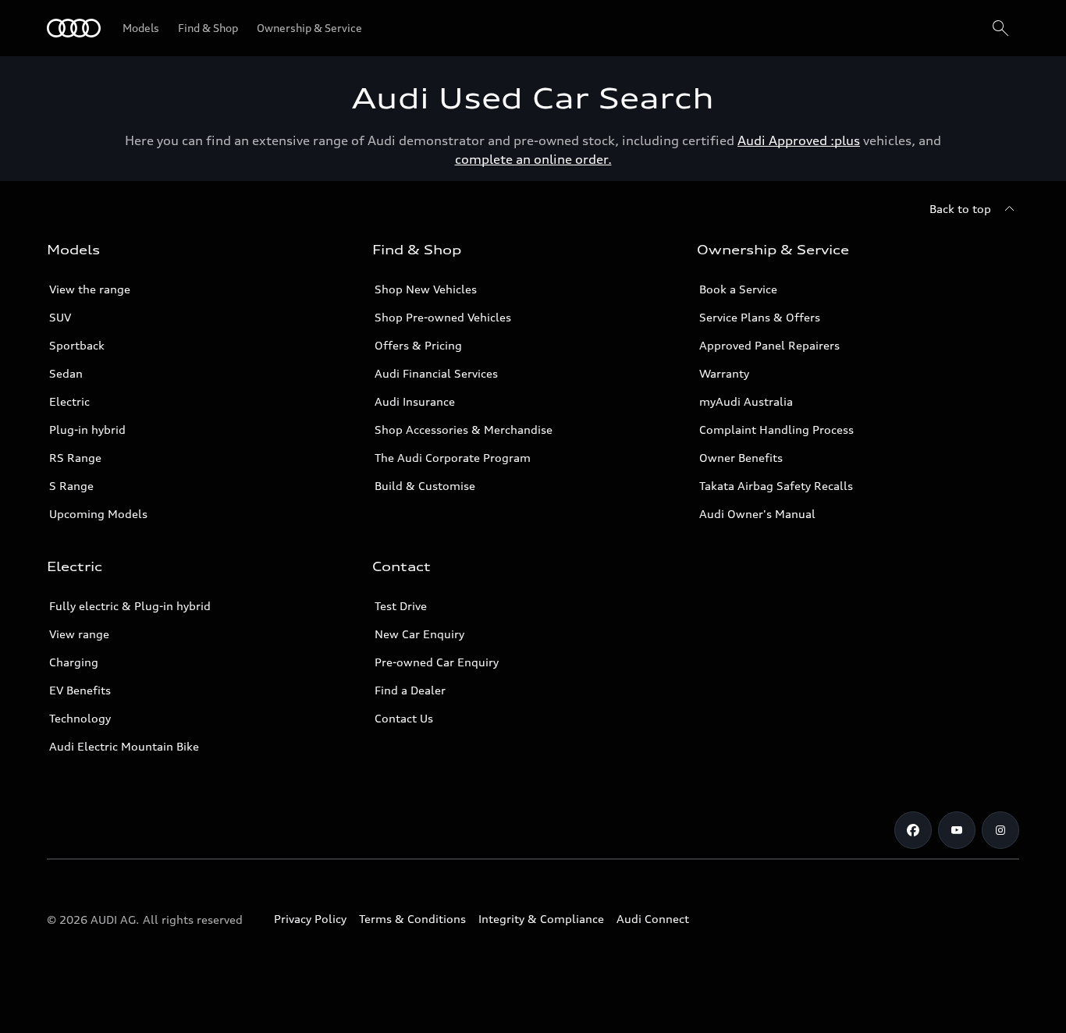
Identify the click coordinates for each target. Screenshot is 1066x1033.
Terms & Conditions (412, 918)
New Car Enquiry (419, 634)
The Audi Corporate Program (453, 457)
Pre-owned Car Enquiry (437, 662)
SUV (60, 317)
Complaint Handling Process (776, 429)
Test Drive (401, 605)
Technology (80, 718)
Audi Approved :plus (798, 140)
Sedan (66, 373)
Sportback (77, 345)
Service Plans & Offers (759, 317)
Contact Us (404, 718)
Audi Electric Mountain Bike (124, 746)
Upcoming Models (98, 513)
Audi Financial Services (436, 373)
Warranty (724, 373)
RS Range (75, 457)
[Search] (1000, 28)
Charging (73, 662)
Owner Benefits (741, 457)
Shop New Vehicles (426, 289)
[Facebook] (913, 830)
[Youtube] (956, 830)
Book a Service (738, 289)
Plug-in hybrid (87, 429)
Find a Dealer (410, 690)
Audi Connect (653, 918)
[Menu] (74, 28)
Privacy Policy (310, 918)
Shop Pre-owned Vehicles (443, 317)
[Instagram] (1000, 830)
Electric (69, 401)
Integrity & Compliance (541, 918)
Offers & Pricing (418, 345)
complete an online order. (533, 159)
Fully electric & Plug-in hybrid (130, 605)
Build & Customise (425, 485)
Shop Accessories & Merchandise (464, 429)
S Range (71, 485)
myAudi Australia (746, 401)
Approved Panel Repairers (769, 345)
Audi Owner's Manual (757, 513)
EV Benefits (80, 690)
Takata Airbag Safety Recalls (776, 485)
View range (79, 634)
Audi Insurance (415, 401)
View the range (89, 289)
